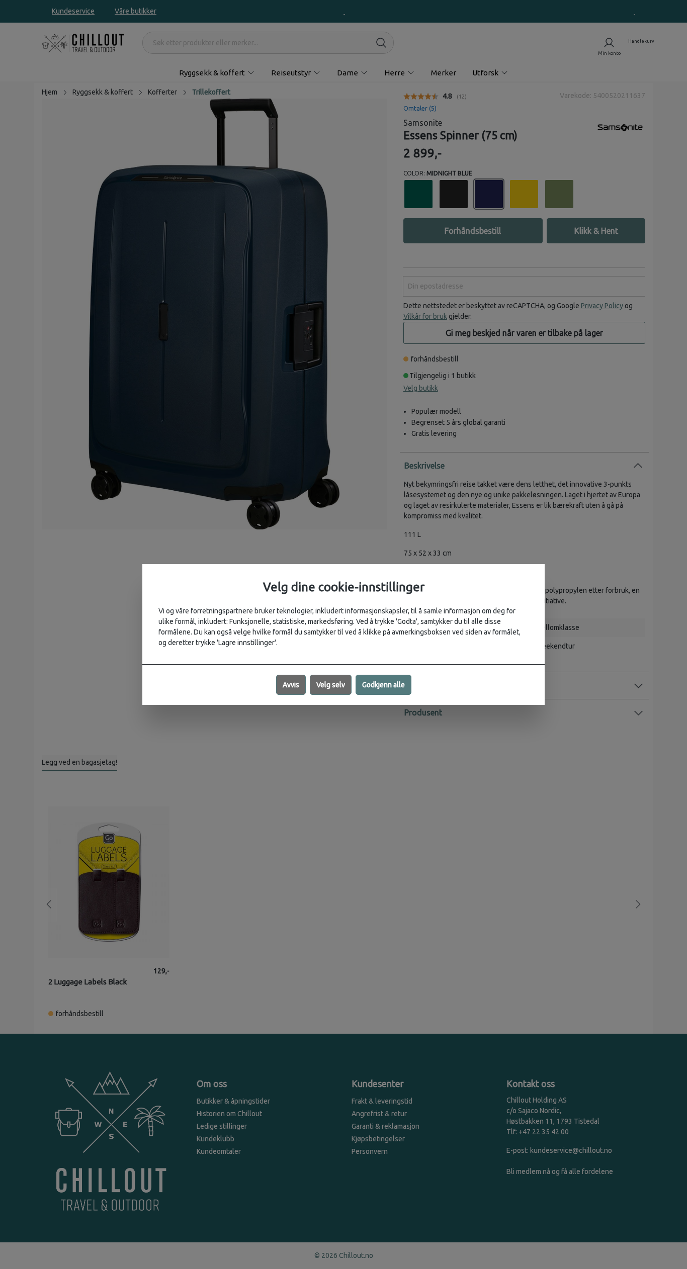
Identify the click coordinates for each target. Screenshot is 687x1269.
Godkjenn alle (383, 685)
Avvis (291, 685)
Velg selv (330, 685)
